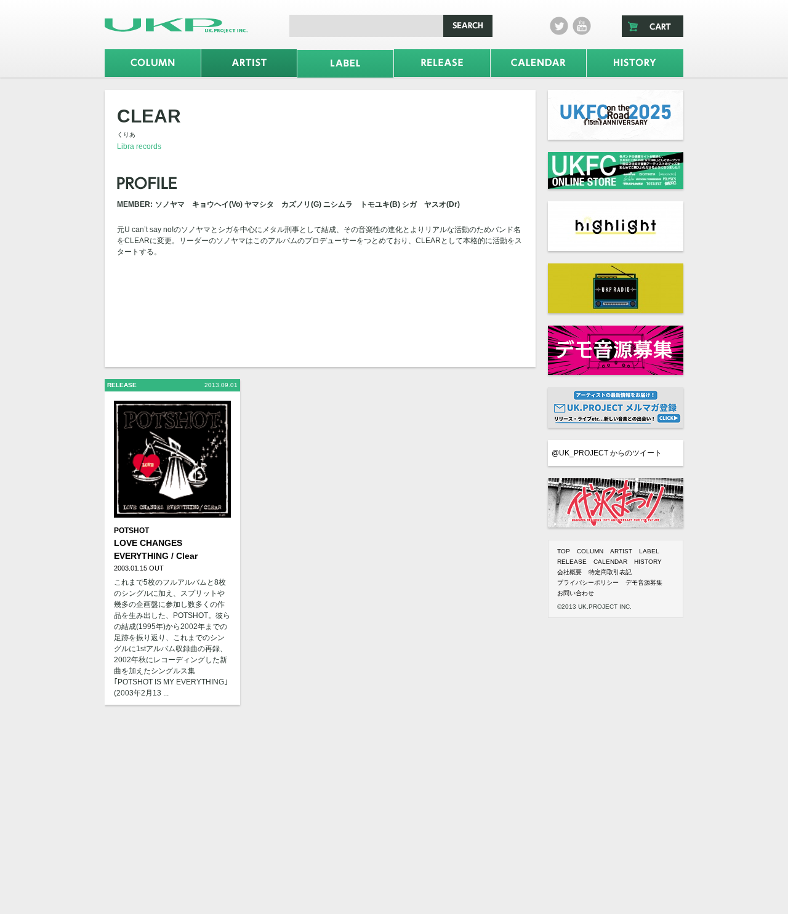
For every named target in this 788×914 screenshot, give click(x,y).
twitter (559, 26)
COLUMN (590, 551)
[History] (635, 63)
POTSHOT (131, 530)
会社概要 (569, 572)
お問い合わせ (575, 593)
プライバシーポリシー (588, 582)
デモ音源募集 (643, 582)
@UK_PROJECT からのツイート (607, 453)
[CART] (652, 26)
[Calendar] (539, 63)
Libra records (139, 146)
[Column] (153, 63)
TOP (563, 551)
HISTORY (648, 561)
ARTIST (621, 551)
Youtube (582, 26)
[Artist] (249, 63)
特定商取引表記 (610, 572)
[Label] (345, 64)
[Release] (442, 63)
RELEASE (572, 561)
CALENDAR (610, 561)
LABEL (649, 551)
